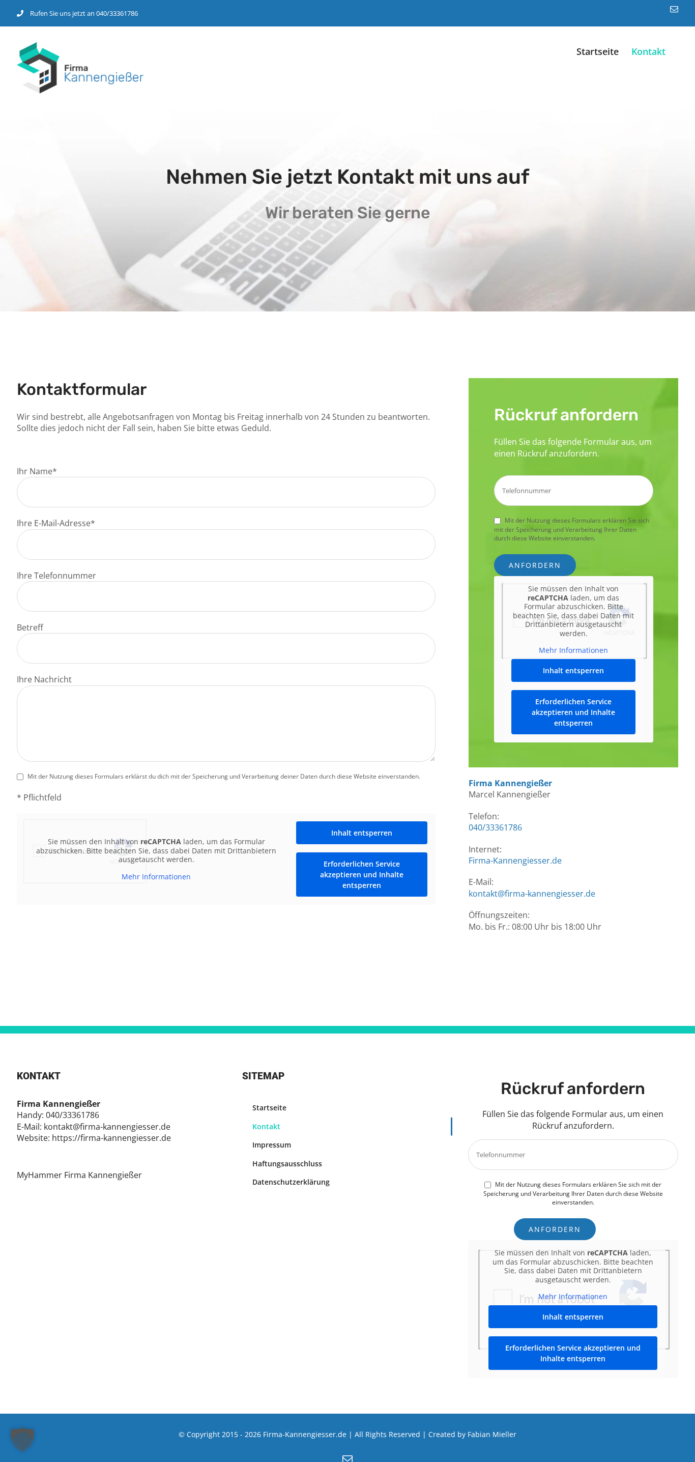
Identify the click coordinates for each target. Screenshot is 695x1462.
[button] (22, 1439)
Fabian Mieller (492, 1434)
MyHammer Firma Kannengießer (79, 1175)
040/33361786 (495, 827)
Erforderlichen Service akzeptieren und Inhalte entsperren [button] (361, 874)
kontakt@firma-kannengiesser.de (532, 893)
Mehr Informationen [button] (156, 876)
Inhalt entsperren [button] (361, 833)
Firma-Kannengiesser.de (515, 860)
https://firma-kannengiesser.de (111, 1137)
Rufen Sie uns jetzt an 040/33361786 (84, 13)
